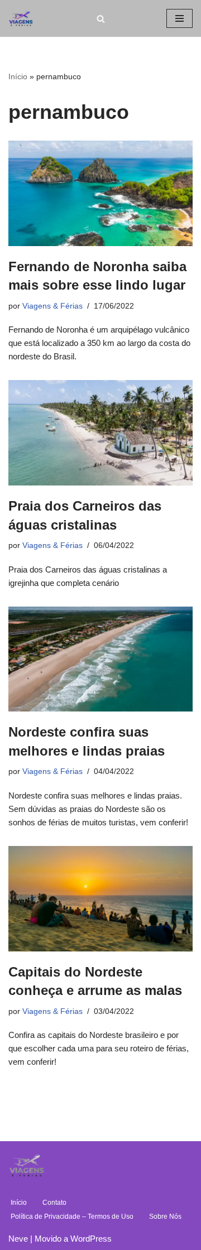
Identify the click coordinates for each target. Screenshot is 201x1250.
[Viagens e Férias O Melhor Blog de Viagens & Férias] (23, 18)
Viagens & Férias (52, 306)
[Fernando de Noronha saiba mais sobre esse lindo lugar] (100, 193)
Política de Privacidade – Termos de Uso (72, 1216)
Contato (54, 1202)
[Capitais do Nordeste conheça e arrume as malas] (100, 898)
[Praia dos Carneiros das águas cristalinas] (100, 432)
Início (17, 76)
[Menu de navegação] (179, 18)
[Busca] (101, 19)
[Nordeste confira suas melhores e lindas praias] (100, 659)
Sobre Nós (165, 1216)
